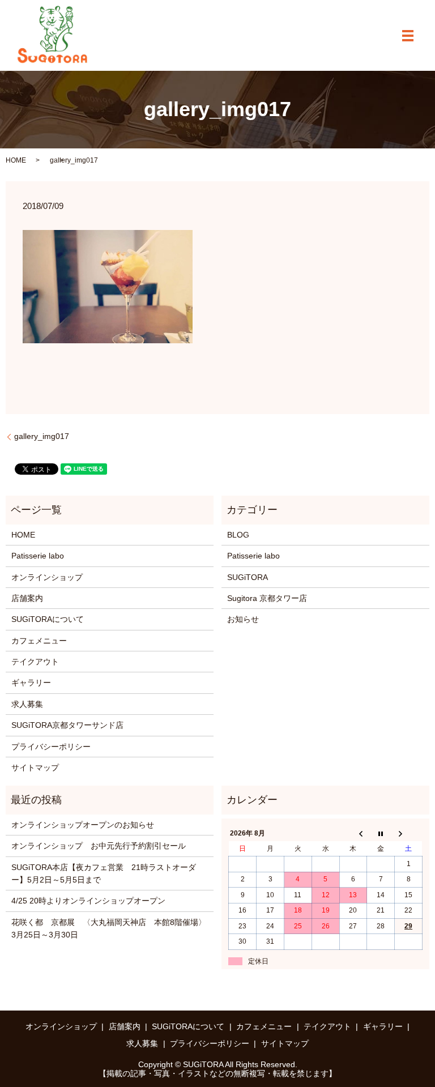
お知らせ (243, 619)
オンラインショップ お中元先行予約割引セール (98, 845)
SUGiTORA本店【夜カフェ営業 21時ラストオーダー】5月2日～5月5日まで (103, 873)
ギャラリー (31, 682)
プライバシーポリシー (51, 746)
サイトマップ (35, 767)
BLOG (238, 534)
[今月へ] (381, 833)
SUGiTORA (247, 577)
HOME (16, 160)
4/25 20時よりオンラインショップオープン (88, 900)
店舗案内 (27, 598)
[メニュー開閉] (407, 35)
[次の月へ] (409, 833)
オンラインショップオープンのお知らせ (82, 824)
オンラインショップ (47, 577)
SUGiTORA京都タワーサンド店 (67, 725)
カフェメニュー (39, 640)
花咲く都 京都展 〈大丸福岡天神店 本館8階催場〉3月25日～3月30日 (108, 928)
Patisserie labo (37, 555)
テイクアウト (35, 661)
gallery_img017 (41, 436)
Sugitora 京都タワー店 (267, 598)
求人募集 (27, 704)
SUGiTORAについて (47, 619)
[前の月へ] (353, 833)
